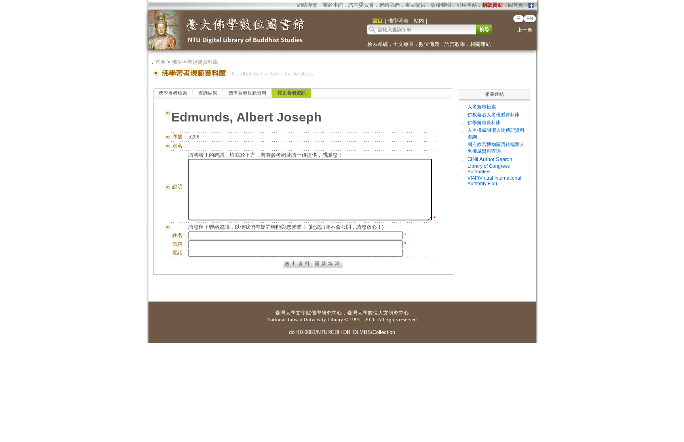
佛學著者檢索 (173, 93)
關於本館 (333, 5)
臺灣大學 (285, 313)
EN (529, 18)
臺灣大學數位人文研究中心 (378, 313)
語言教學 (455, 44)
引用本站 (466, 5)
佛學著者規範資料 (247, 93)
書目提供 (415, 5)
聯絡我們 (389, 5)
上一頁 (524, 30)
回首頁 (515, 5)
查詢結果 (207, 93)
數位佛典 (429, 44)
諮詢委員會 (361, 5)
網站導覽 (307, 5)
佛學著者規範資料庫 (195, 62)
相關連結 (480, 44)
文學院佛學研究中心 (319, 313)
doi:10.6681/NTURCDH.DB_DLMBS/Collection (342, 332)
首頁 (160, 62)
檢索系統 (377, 44)
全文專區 (403, 44)
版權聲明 (441, 5)
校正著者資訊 (291, 93)
